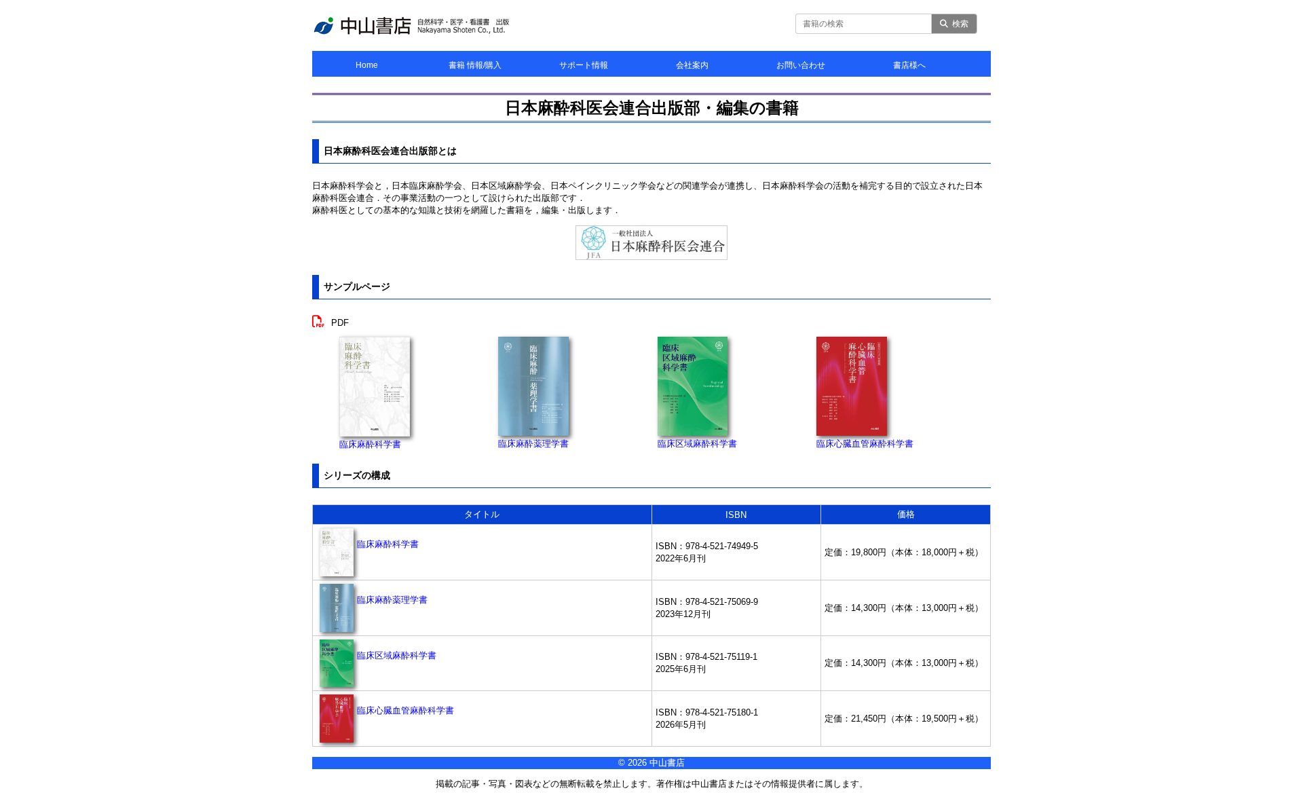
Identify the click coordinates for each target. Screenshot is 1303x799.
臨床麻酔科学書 (370, 444)
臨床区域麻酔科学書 (697, 444)
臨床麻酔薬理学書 (533, 444)
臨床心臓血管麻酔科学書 (864, 444)
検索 (960, 24)
